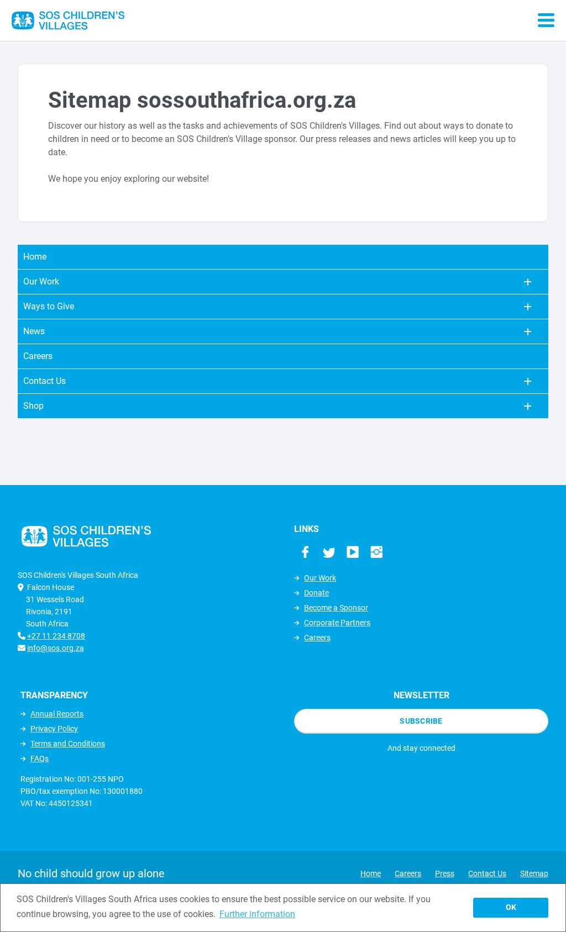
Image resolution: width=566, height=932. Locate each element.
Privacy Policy (54, 728)
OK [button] (511, 907)
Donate (316, 592)
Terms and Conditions (67, 743)
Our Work (41, 281)
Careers (38, 356)
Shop (33, 406)
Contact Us (44, 381)
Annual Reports (56, 713)
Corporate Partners (337, 622)
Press (444, 873)
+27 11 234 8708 (56, 635)
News (34, 331)
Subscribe (421, 721)
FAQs (39, 758)
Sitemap (534, 873)
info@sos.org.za (55, 648)
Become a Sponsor (336, 607)
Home (34, 256)
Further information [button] (257, 914)
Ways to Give (48, 306)
